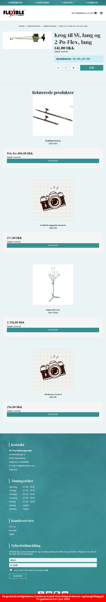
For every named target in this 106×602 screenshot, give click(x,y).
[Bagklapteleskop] (53, 115)
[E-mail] (53, 565)
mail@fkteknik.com (25, 465)
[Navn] (53, 560)
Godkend (17, 576)
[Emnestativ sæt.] (53, 285)
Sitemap (13, 469)
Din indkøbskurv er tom (83, 13)
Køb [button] (91, 68)
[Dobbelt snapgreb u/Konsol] (53, 200)
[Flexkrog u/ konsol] (53, 369)
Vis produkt (53, 161)
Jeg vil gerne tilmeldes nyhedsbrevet (37, 569)
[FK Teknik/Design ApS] (14, 13)
